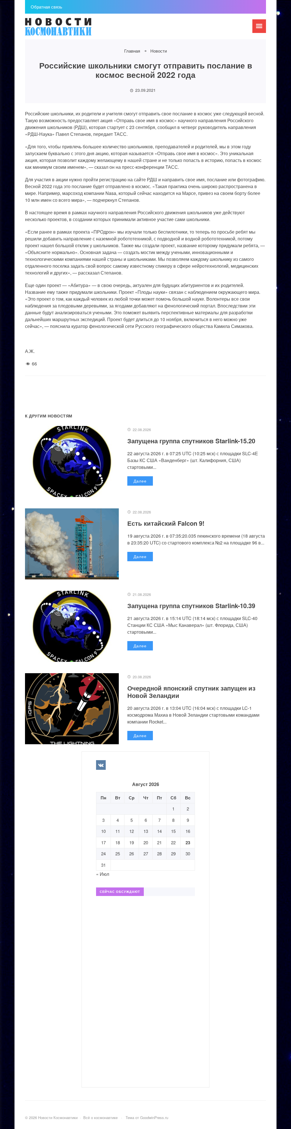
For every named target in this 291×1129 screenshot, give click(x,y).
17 (103, 842)
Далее (140, 481)
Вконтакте (101, 765)
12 (131, 831)
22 (173, 842)
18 (117, 842)
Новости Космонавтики (67, 29)
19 (131, 842)
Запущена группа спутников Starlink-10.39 (191, 605)
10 (103, 831)
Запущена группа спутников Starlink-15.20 (191, 440)
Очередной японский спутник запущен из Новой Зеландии (191, 691)
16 (188, 831)
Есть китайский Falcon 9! (165, 523)
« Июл (102, 874)
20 (146, 842)
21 (159, 842)
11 (117, 831)
